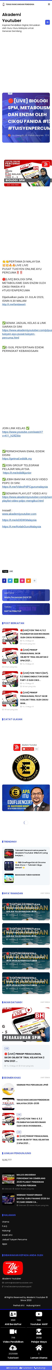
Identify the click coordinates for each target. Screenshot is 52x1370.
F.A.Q (4, 1226)
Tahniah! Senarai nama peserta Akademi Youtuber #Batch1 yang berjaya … (31, 853)
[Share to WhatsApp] (16, 580)
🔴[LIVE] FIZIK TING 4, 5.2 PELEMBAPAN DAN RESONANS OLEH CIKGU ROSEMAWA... (34, 634)
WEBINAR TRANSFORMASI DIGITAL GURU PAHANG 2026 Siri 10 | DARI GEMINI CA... (33, 1198)
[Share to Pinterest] (22, 580)
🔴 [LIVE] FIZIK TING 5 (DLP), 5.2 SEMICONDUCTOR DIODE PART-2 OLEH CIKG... (34, 677)
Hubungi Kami (33, 1305)
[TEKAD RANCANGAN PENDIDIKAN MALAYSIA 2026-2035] (8, 1109)
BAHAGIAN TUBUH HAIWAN (27, 875)
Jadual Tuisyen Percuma (14, 1239)
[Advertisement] (26, 61)
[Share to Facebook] (4, 580)
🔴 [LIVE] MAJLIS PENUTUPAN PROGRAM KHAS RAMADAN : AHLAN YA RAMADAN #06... (23, 908)
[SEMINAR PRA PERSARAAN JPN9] (8, 1094)
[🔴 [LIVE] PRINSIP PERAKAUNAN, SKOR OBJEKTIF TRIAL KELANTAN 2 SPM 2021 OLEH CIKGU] (10, 663)
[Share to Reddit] (28, 580)
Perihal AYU (18, 1305)
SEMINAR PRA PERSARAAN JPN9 (32, 1084)
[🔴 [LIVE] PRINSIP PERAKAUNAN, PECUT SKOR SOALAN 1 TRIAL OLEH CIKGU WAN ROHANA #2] (10, 705)
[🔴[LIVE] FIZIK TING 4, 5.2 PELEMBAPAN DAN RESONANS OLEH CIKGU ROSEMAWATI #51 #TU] (10, 643)
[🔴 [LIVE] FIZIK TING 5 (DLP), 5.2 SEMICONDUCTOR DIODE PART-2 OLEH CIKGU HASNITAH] (10, 686)
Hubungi (6, 1230)
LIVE (10, 93)
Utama (5, 1221)
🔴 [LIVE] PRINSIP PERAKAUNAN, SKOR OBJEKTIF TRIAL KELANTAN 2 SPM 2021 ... (24, 1057)
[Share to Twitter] (10, 580)
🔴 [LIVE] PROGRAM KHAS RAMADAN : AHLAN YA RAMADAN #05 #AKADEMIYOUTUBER (25, 957)
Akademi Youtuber (36, 1297)
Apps (4, 1243)
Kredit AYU (7, 1235)
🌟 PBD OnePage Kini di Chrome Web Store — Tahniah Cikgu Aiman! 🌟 (30, 865)
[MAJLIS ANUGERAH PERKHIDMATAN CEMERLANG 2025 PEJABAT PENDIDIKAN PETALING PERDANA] (3, 5)
